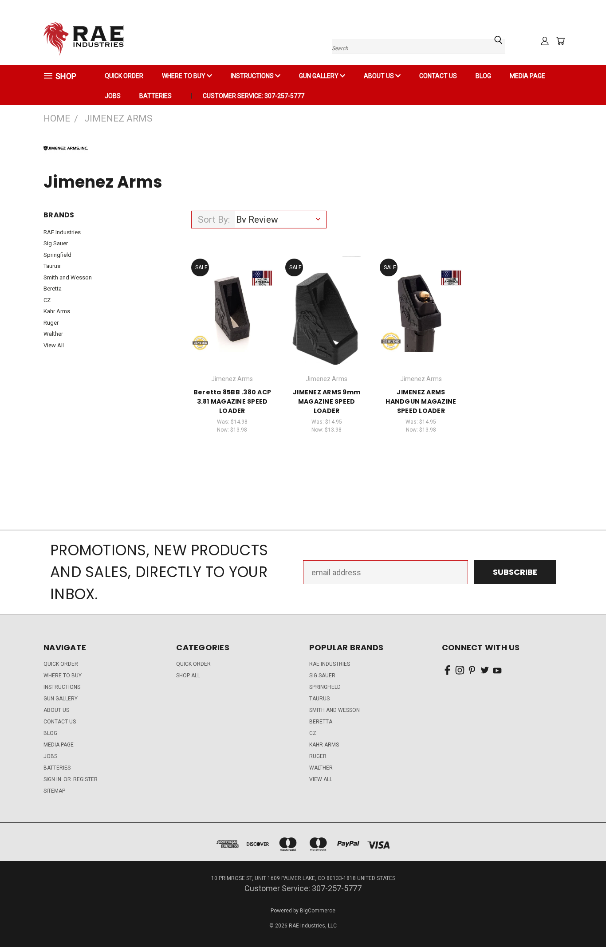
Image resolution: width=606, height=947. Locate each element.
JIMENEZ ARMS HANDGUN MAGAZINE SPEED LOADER (421, 401)
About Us (379, 75)
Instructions (253, 75)
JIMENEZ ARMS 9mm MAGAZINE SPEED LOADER (326, 401)
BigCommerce (317, 911)
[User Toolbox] (544, 40)
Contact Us (438, 75)
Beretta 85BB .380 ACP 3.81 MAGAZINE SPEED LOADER (232, 401)
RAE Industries (62, 232)
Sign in (53, 779)
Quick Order (193, 664)
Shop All (188, 675)
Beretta (52, 288)
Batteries (155, 95)
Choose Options (421, 319)
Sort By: (214, 219)
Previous (580, 919)
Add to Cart (232, 319)
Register (85, 779)
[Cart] (560, 40)
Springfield (57, 254)
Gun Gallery (319, 75)
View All (53, 345)
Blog (483, 75)
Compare (229, 299)
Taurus (51, 266)
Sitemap (54, 791)
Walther (53, 333)
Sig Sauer (55, 243)
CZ (47, 300)
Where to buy (184, 75)
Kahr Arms (56, 311)
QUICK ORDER (124, 75)
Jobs (113, 95)
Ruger (51, 322)
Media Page (527, 75)
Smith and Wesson (67, 277)
